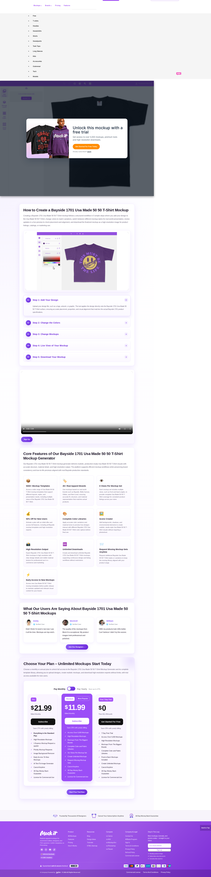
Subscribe (43, 722)
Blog (88, 836)
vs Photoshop (111, 846)
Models (35, 76)
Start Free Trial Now (77, 792)
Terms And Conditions (150, 872)
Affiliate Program (131, 839)
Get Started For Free (110, 722)
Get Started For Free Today (86, 146)
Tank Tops (36, 46)
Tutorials (90, 842)
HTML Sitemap (92, 846)
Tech (34, 71)
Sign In (127, 842)
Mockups (37, 5)
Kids (34, 56)
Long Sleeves (38, 51)
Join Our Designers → (76, 647)
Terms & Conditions (132, 846)
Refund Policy (130, 852)
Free (34, 16)
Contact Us (129, 836)
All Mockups (72, 836)
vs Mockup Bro (111, 842)
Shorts (35, 36)
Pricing (57, 5)
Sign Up (27, 439)
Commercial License (132, 856)
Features (67, 5)
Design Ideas (91, 839)
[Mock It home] (51, 833)
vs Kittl (108, 839)
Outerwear (37, 66)
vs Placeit (109, 849)
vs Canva (109, 836)
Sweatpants (37, 41)
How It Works (72, 846)
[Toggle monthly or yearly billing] (71, 689)
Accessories (37, 61)
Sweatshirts (37, 31)
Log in (89, 151)
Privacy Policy (130, 849)
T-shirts (35, 21)
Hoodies (36, 26)
